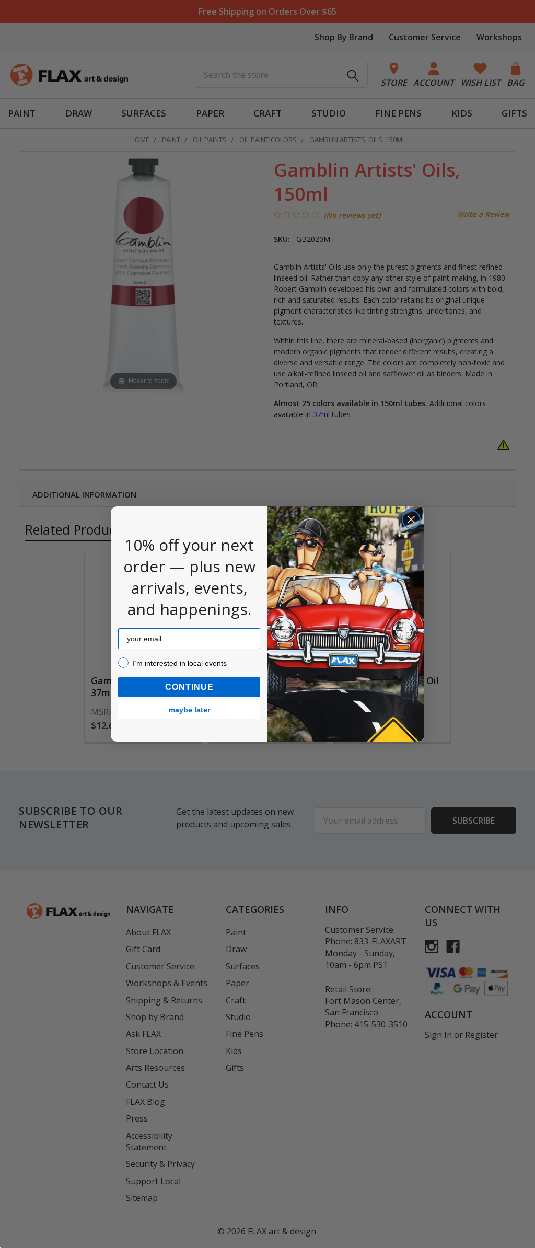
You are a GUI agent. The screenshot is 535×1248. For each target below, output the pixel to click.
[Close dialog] (411, 519)
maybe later (189, 710)
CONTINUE (189, 687)
